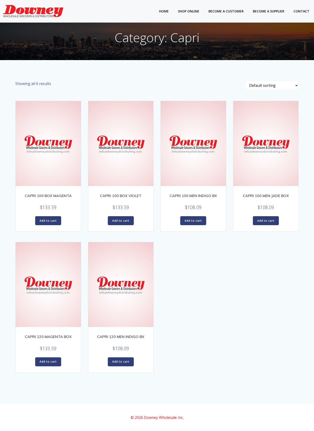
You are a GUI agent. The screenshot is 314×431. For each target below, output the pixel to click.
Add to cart (48, 221)
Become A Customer (226, 11)
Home (164, 11)
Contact (301, 11)
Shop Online (188, 11)
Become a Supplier (268, 11)
